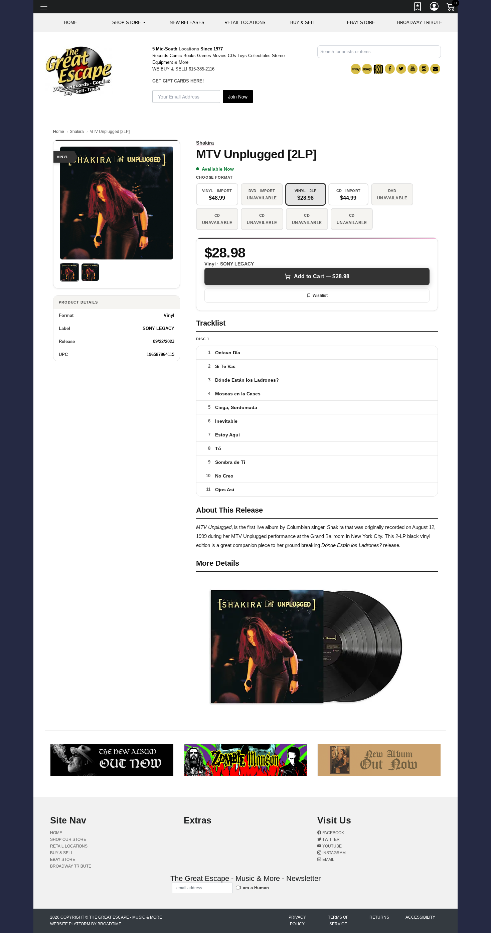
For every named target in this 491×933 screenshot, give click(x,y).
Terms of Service (338, 920)
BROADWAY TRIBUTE (419, 22)
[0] (451, 8)
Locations (189, 48)
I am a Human (254, 887)
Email (327, 859)
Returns (379, 917)
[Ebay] (355, 69)
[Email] (435, 68)
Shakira (77, 131)
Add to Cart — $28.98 (321, 276)
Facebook (332, 832)
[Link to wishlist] (418, 7)
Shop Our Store (68, 839)
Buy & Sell (303, 22)
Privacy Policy (297, 920)
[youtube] (412, 68)
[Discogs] (367, 69)
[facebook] (389, 68)
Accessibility (420, 917)
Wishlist (320, 295)
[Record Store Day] (378, 69)
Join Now (238, 96)
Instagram (333, 853)
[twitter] (401, 68)
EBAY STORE (361, 22)
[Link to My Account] (434, 7)
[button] (129, 23)
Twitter (330, 839)
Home (58, 131)
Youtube (331, 846)
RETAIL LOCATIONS (245, 22)
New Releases (187, 22)
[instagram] (424, 68)
